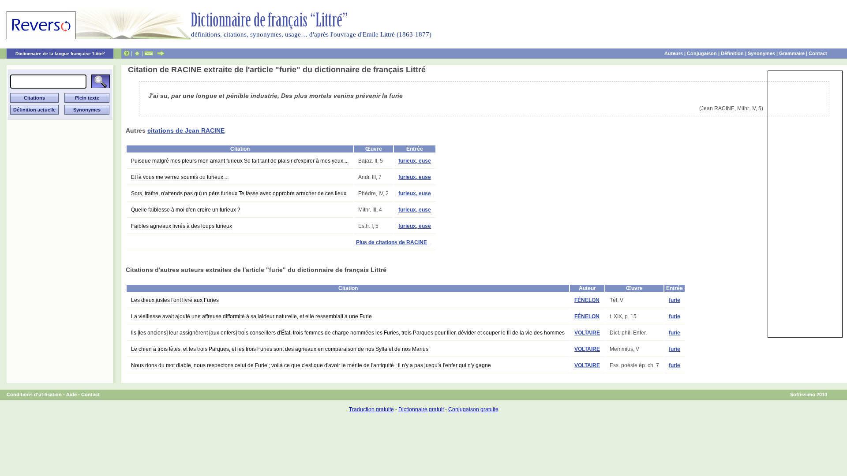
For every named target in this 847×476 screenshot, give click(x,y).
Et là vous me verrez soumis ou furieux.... (180, 177)
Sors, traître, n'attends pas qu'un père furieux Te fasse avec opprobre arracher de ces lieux (238, 193)
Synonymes (761, 53)
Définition (732, 53)
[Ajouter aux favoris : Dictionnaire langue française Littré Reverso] (137, 53)
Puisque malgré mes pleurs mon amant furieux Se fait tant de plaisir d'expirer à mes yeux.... (240, 161)
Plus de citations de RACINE (391, 242)
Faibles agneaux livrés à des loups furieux (181, 226)
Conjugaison (702, 53)
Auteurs (673, 53)
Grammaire (792, 53)
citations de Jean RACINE (186, 130)
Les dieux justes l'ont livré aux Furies (175, 300)
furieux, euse (414, 161)
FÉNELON (587, 300)
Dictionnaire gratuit (421, 409)
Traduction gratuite (371, 409)
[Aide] (127, 53)
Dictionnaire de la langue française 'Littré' (60, 53)
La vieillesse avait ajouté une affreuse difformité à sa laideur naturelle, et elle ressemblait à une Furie (251, 316)
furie (674, 300)
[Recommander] (161, 53)
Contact (818, 53)
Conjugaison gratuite (473, 409)
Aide (71, 394)
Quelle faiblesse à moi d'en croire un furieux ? (185, 210)
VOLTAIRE (587, 333)
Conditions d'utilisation (34, 394)
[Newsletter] (148, 53)
